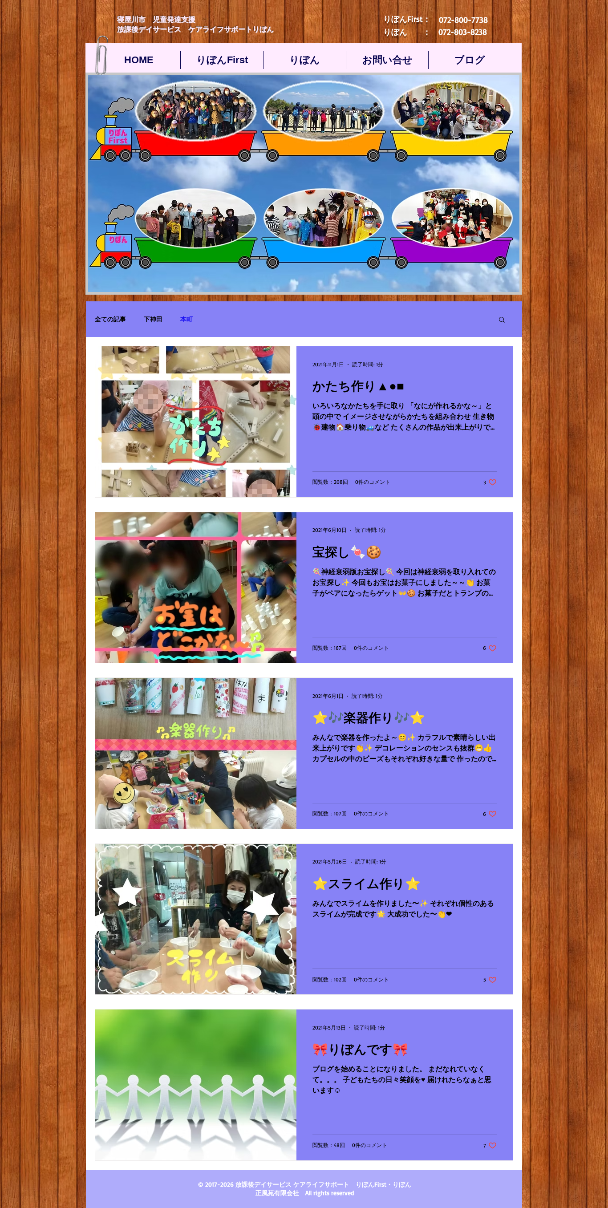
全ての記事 (110, 319)
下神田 (153, 319)
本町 (186, 319)
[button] (502, 320)
